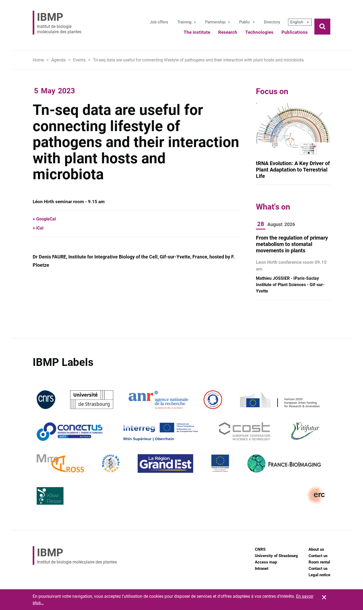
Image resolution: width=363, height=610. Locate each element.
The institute (197, 32)
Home (38, 59)
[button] (300, 22)
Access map (266, 562)
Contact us (318, 555)
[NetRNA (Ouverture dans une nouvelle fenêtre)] (111, 463)
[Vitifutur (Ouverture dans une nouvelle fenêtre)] (306, 431)
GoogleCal (46, 219)
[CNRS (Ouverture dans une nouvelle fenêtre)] (46, 399)
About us (316, 549)
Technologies (259, 32)
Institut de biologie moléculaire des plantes (59, 22)
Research (227, 32)
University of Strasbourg (276, 555)
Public (244, 22)
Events (79, 59)
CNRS (260, 549)
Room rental (319, 562)
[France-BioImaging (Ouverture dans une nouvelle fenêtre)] (284, 463)
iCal (39, 228)
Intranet (261, 568)
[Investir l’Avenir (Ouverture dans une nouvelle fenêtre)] (213, 399)
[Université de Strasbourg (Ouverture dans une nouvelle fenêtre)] (91, 399)
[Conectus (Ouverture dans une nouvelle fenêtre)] (70, 431)
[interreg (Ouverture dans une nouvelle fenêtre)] (160, 431)
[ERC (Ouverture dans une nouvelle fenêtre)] (316, 495)
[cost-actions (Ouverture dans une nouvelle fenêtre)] (244, 431)
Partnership (215, 22)
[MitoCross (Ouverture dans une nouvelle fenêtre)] (60, 463)
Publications (294, 32)
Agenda (58, 59)
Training (184, 22)
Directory (272, 22)
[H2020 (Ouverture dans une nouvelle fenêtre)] (279, 399)
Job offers (159, 22)
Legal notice (319, 575)
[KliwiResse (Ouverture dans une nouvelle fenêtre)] (50, 495)
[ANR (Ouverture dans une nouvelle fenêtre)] (158, 399)
